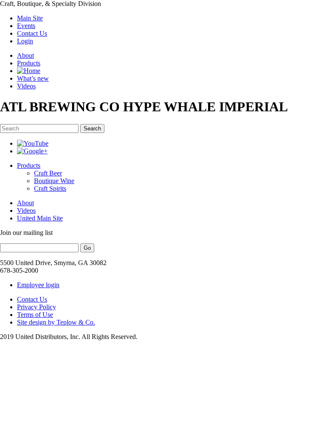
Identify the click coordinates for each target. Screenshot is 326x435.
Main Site (30, 18)
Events (26, 25)
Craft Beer (48, 173)
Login (25, 41)
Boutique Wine (54, 180)
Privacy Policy (36, 307)
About (25, 55)
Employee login (38, 284)
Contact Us (32, 33)
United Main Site (40, 218)
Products (28, 63)
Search (92, 128)
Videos (26, 86)
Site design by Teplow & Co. (56, 322)
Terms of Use (35, 314)
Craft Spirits (50, 188)
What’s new (33, 78)
